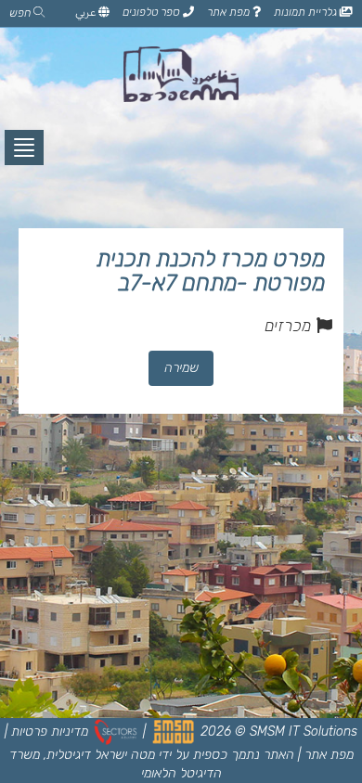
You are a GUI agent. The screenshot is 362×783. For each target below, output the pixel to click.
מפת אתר (229, 12)
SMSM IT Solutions (303, 731)
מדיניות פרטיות (49, 731)
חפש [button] (21, 12)
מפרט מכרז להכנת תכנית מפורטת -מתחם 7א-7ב (211, 271)
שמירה (181, 368)
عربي (86, 12)
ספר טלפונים (153, 12)
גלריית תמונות (307, 12)
